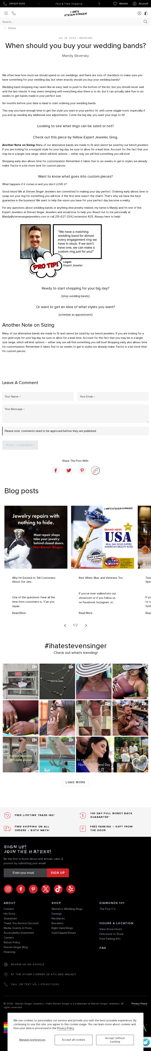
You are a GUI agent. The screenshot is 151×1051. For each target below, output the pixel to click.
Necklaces (58, 918)
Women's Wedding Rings (67, 908)
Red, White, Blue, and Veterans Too (101, 577)
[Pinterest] (82, 470)
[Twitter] (68, 470)
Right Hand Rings (62, 928)
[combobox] (72, 21)
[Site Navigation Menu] (6, 13)
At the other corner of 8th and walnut (44, 974)
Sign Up (58, 872)
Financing (9, 952)
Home (12, 28)
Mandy (114, 207)
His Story (9, 913)
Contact (9, 908)
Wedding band (11, 87)
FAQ (102, 947)
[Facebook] (55, 470)
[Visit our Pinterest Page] (35, 889)
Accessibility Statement (19, 932)
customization (55, 161)
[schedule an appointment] (75, 314)
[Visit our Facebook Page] (22, 889)
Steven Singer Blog (16, 947)
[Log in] (139, 13)
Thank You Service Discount (21, 923)
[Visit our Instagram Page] (10, 889)
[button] (20, 681)
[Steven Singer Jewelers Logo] (75, 13)
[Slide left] (65, 625)
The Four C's (107, 908)
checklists (113, 75)
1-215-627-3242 (48, 984)
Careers (9, 937)
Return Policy (12, 942)
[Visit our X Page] (47, 889)
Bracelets (58, 923)
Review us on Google (28, 964)
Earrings (57, 913)
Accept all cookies (73, 1039)
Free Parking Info (110, 938)
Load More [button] (75, 782)
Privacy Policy (65, 1028)
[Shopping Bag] (146, 13)
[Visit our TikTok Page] (60, 889)
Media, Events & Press (18, 928)
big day (102, 288)
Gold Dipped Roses (64, 932)
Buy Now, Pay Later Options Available (69, 4)
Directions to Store (111, 933)
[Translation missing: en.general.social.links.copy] (95, 470)
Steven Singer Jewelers (41, 191)
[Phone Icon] (14, 13)
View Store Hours (110, 929)
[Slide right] (86, 625)
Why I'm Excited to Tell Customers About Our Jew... (33, 579)
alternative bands (63, 145)
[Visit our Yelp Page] (70, 889)
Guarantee (10, 918)
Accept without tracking (115, 1040)
